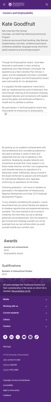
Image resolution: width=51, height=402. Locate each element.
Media (6, 299)
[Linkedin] (11, 337)
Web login (7, 347)
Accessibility (8, 385)
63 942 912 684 (14, 360)
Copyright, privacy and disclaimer (16, 380)
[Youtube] (24, 337)
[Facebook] (5, 337)
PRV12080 (14, 370)
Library (6, 319)
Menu (4, 4)
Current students (11, 313)
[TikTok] (37, 337)
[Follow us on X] (18, 337)
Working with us (10, 306)
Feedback (7, 395)
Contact (6, 326)
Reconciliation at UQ (21, 291)
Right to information (11, 390)
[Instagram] (30, 337)
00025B (13, 365)
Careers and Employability (18, 13)
